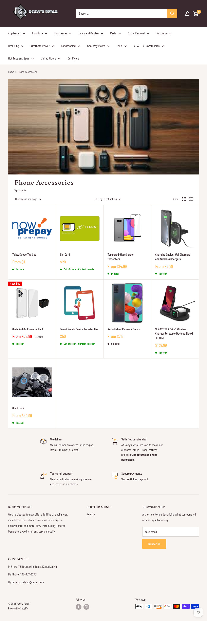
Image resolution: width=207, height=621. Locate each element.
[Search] (172, 13)
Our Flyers (73, 58)
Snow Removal (136, 33)
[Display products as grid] (184, 199)
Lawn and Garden (89, 33)
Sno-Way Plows (96, 46)
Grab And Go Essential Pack (28, 329)
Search (91, 514)
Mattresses (60, 33)
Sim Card (65, 254)
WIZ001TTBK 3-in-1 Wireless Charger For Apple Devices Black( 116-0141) (174, 334)
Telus (119, 46)
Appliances (14, 33)
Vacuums (161, 33)
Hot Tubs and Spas (18, 58)
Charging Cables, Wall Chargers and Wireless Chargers (172, 257)
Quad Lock (18, 408)
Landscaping (68, 46)
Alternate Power (40, 46)
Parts (113, 33)
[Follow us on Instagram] (86, 607)
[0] (195, 13)
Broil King (13, 46)
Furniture (37, 33)
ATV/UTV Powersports (146, 46)
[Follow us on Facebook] (78, 607)
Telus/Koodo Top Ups (24, 254)
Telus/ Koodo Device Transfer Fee (79, 329)
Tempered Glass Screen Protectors (121, 257)
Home (11, 71)
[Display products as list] (191, 199)
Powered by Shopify (18, 608)
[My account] (187, 13)
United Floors (48, 58)
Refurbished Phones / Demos (124, 329)
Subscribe (154, 544)
